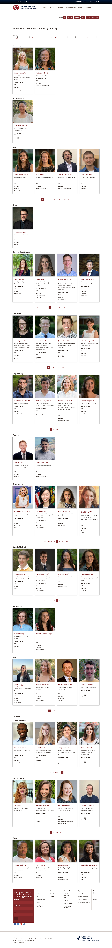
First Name (17, 899)
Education (47, 37)
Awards (38, 902)
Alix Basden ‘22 (41, 174)
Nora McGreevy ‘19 (20, 634)
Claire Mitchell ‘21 (87, 574)
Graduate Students (68, 903)
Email (15, 912)
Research (60, 7)
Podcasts (95, 899)
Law (83, 37)
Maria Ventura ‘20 (86, 748)
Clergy (31, 37)
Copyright (15, 937)
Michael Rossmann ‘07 (21, 232)
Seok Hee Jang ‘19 (64, 574)
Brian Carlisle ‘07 (86, 174)
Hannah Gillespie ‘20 (65, 401)
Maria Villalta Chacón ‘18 (89, 865)
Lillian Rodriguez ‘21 (87, 401)
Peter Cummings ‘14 (65, 279)
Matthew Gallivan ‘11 (43, 574)
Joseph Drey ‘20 (63, 341)
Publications (67, 898)
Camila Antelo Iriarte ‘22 (22, 174)
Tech (21, 39)
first (38, 308)
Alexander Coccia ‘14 (87, 805)
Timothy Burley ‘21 (20, 865)
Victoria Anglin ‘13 (42, 684)
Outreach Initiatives (41, 899)
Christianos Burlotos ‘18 (22, 401)
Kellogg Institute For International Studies (23, 939)
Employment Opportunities (40, 905)
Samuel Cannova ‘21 (65, 174)
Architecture (21, 37)
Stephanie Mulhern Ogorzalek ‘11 (87, 512)
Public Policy (16, 39)
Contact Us (31, 940)
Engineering (53, 37)
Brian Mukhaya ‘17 (20, 748)
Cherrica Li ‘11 (41, 511)
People (52, 7)
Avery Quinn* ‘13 (63, 748)
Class (88, 17)
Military (86, 37)
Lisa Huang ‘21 (63, 865)
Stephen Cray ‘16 (19, 462)
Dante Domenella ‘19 (87, 279)
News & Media (90, 7)
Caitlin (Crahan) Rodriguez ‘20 (19, 685)
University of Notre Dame (27, 937)
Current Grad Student (39, 37)
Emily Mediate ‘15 (64, 511)
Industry (77, 17)
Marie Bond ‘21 (19, 279)
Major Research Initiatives (67, 894)
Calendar (81, 7)
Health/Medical (71, 37)
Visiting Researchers (83, 896)
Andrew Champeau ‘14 (43, 401)
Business (27, 37)
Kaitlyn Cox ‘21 (41, 279)
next (65, 199)
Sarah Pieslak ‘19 (41, 748)
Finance (58, 37)
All (64, 17)
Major (83, 17)
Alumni (52, 896)
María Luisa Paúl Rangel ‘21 (44, 634)
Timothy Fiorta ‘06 (87, 684)
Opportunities (70, 7)
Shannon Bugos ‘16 (42, 805)
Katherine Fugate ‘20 (87, 341)
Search (97, 8)
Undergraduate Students (67, 906)
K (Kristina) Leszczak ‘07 (22, 511)
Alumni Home (95, 17)
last (69, 199)
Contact (38, 896)
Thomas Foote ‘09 (19, 574)
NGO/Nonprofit (92, 37)
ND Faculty (80, 894)
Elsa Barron (17, 805)
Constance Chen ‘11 (20, 125)
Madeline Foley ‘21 (42, 73)
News (94, 897)
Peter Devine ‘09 (41, 341)
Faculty (66, 900)
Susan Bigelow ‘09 (20, 341)
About (45, 7)
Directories (53, 894)
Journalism (78, 37)
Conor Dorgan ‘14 (42, 462)
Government (64, 37)
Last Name (17, 905)
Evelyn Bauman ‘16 (20, 73)
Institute (39, 894)
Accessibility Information (18, 942)
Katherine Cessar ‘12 (65, 805)
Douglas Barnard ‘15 (65, 684)
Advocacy (15, 37)
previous (43, 308)
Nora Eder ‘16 (40, 865)
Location (70, 17)
